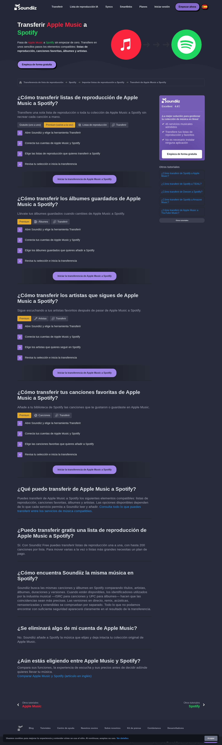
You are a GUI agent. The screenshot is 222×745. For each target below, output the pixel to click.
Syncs (109, 6)
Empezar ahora (187, 6)
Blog (31, 728)
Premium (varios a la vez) (59, 125)
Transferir (57, 6)
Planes (143, 6)
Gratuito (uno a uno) (30, 125)
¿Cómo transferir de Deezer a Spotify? (181, 191)
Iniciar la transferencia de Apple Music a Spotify (85, 179)
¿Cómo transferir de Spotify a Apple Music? (180, 174)
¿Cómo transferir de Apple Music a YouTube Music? (179, 211)
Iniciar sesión (162, 6)
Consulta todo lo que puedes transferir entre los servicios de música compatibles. (79, 509)
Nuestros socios (89, 728)
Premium (24, 221)
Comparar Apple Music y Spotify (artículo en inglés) (54, 676)
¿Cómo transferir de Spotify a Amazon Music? (181, 201)
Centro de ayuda (65, 728)
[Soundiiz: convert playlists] (20, 728)
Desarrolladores (175, 728)
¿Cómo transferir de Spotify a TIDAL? (181, 184)
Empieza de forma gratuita (37, 64)
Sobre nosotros (113, 728)
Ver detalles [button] (123, 738)
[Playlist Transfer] (25, 7)
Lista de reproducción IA (84, 6)
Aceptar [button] (211, 738)
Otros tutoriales (182, 220)
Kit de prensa (134, 728)
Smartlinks (126, 6)
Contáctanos (154, 728)
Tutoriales (45, 728)
